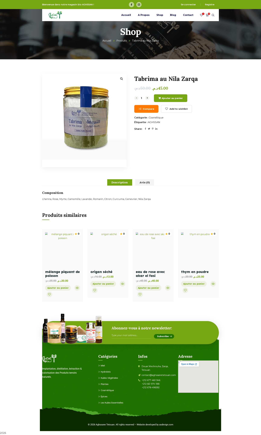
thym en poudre (195, 272)
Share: (138, 128)
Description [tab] (119, 182)
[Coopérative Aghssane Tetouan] (55, 15)
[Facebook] (145, 129)
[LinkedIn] (156, 129)
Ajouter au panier (172, 98)
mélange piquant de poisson (62, 274)
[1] (201, 15)
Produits (121, 40)
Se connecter (188, 4)
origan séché (101, 272)
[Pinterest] (153, 129)
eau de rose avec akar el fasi (150, 274)
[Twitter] (149, 129)
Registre (209, 4)
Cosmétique (156, 117)
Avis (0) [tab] (144, 182)
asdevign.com (166, 424)
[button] (121, 78)
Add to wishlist (178, 108)
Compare (148, 108)
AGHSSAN (154, 122)
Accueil (106, 40)
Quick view (77, 288)
